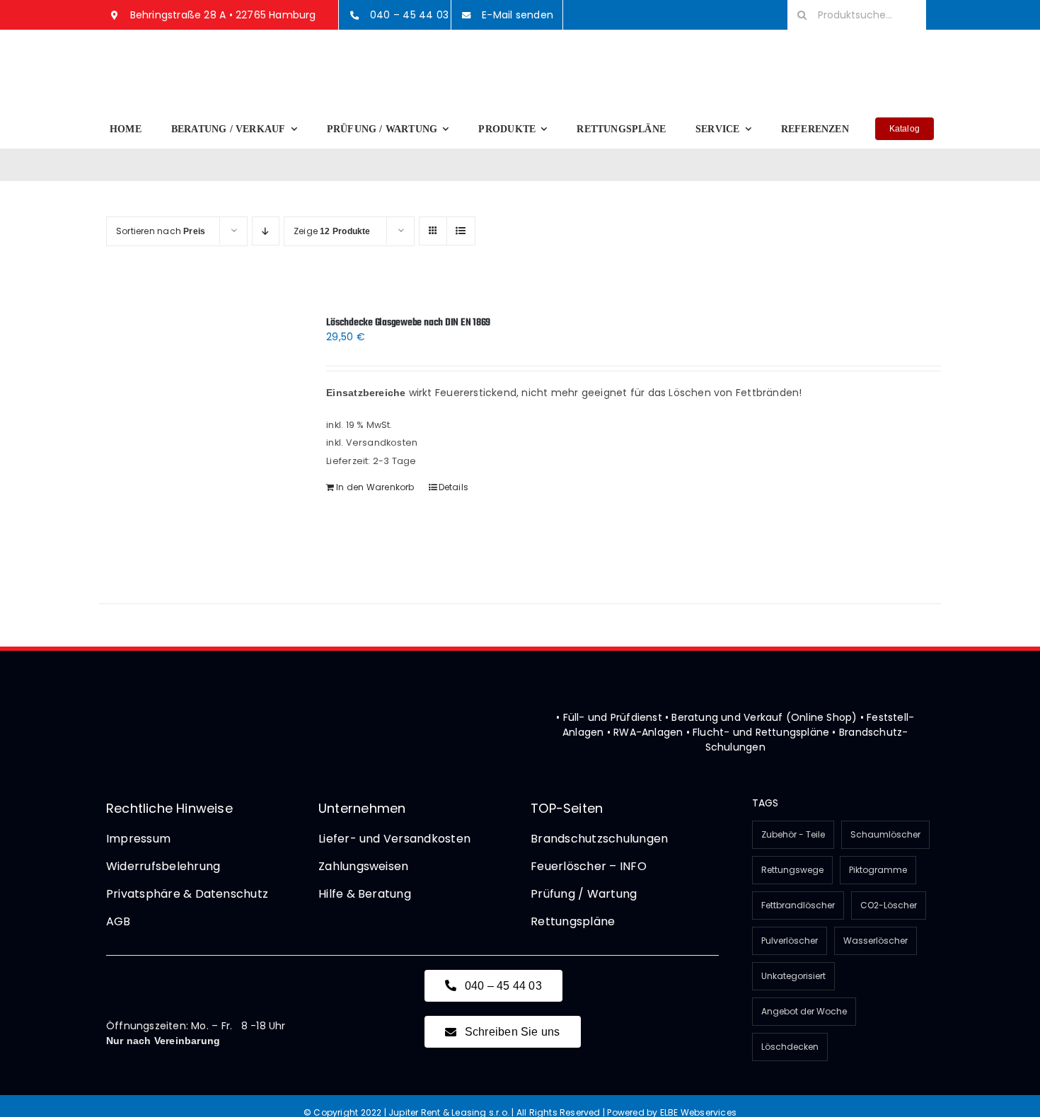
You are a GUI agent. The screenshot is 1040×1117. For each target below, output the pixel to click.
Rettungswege (792, 870)
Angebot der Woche (804, 1011)
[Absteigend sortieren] (265, 230)
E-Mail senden (517, 15)
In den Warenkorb (375, 487)
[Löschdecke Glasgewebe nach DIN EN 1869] (196, 442)
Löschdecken (790, 1047)
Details (453, 487)
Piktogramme (878, 870)
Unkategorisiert (793, 976)
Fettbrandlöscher (798, 905)
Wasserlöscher (875, 940)
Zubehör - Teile (793, 834)
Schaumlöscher (885, 834)
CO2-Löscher (888, 905)
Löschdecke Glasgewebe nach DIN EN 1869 (408, 323)
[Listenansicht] (461, 231)
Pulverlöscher (789, 940)
